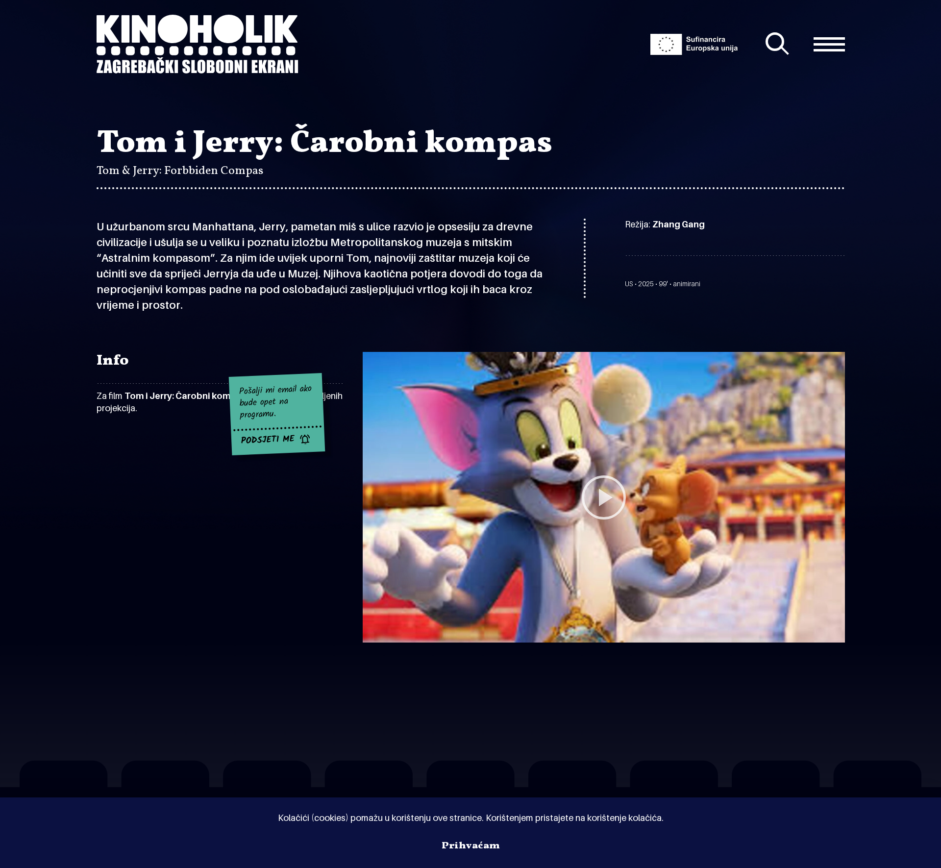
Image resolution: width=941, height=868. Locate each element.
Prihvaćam (471, 846)
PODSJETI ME (268, 440)
